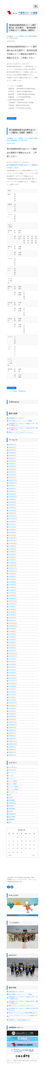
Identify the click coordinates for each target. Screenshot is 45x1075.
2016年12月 (12, 538)
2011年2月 (11, 697)
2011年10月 (12, 683)
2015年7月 (11, 579)
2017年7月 (11, 524)
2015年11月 (12, 568)
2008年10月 (12, 744)
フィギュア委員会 (28, 138)
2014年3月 (11, 615)
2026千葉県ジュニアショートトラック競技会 (20, 421)
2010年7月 (11, 711)
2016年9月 (11, 546)
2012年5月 (11, 667)
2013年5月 (11, 639)
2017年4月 (11, 529)
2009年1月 (11, 738)
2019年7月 (11, 488)
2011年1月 (11, 700)
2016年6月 (11, 551)
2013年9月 (11, 628)
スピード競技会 (13, 784)
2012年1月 (11, 675)
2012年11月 (12, 653)
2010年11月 (12, 703)
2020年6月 (11, 485)
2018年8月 (11, 499)
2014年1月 (11, 620)
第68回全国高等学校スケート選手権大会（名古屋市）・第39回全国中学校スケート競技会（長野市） (22, 27)
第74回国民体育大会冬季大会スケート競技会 (21, 165)
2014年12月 (12, 598)
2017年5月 (11, 527)
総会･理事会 (12, 817)
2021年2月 (11, 475)
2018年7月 (11, 502)
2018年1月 (11, 513)
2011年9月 (11, 686)
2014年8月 (11, 606)
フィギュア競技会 (19, 36)
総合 (10, 822)
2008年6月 (11, 755)
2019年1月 (11, 494)
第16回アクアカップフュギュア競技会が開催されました (23, 1012)
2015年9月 (11, 573)
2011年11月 (12, 681)
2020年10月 (12, 483)
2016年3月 (11, 560)
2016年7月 (11, 549)
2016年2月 (11, 562)
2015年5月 (11, 584)
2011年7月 (11, 689)
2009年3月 (11, 733)
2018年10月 (12, 496)
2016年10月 (12, 543)
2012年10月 (12, 656)
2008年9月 (11, 747)
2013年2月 (11, 648)
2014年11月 (12, 601)
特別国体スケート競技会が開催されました (20, 1020)
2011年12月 (12, 678)
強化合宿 (11, 805)
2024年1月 (11, 455)
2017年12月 (12, 516)
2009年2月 (11, 736)
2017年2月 (11, 532)
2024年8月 (11, 452)
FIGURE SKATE (13, 767)
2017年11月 (12, 518)
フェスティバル (13, 792)
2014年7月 (11, 609)
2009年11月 (12, 722)
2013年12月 (12, 623)
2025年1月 (11, 450)
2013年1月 (11, 650)
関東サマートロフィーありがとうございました (21, 432)
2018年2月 (11, 510)
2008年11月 (12, 741)
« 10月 (9, 855)
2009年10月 (12, 725)
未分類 (30, 36)
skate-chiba (14, 38)
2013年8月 (11, 631)
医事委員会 (12, 800)
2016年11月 (12, 540)
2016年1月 (11, 565)
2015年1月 (11, 595)
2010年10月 (12, 705)
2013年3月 (11, 645)
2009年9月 (11, 727)
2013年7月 (11, 634)
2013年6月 (11, 637)
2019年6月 (11, 491)
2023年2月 (11, 461)
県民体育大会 (12, 814)
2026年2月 (11, 444)
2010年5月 (11, 716)
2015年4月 (11, 587)
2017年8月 (11, 521)
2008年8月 (11, 749)
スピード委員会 (18, 138)
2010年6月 (11, 714)
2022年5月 (11, 469)
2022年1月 (11, 472)
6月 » (33, 855)
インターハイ (12, 778)
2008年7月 (11, 752)
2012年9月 (11, 659)
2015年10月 (12, 571)
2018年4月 (11, 508)
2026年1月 (11, 447)
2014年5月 (11, 612)
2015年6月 (11, 582)
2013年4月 (11, 642)
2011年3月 (11, 694)
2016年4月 (11, 557)
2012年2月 (11, 672)
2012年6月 (11, 664)
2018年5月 (11, 505)
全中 (26, 36)
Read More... (11, 118)
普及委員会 (12, 808)
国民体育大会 (22, 391)
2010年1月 (11, 719)
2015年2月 (11, 593)
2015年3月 (11, 590)
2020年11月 (12, 480)
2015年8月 (11, 576)
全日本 (10, 797)
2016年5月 (11, 554)
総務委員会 (14, 140)
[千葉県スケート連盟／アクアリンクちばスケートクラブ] (22, 13)
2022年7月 (11, 466)
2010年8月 (11, 708)
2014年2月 (11, 617)
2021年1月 (11, 477)
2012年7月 (11, 661)
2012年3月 (11, 670)
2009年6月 (11, 730)
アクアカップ (12, 772)
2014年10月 (12, 604)
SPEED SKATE (12, 770)
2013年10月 (12, 626)
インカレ (11, 775)
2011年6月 (11, 692)
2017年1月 (11, 535)
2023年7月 (11, 458)
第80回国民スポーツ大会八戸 (16, 418)
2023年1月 (11, 463)
